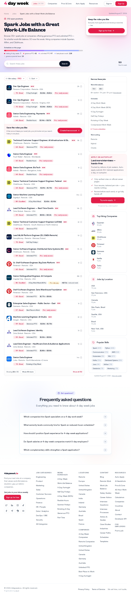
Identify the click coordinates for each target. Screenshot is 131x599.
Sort (33, 78)
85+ (100, 89)
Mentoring (112, 368)
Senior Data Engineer (22, 154)
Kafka (97, 360)
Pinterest (16, 265)
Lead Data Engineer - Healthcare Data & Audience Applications (41, 344)
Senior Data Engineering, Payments (29, 113)
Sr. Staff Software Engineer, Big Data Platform (34, 262)
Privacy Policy (83, 589)
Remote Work (105, 481)
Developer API (121, 519)
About (117, 510)
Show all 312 (77, 372)
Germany (82, 507)
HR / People (41, 507)
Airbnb (16, 116)
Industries (104, 528)
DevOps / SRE (41, 515)
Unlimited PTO (84, 567)
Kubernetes (98, 356)
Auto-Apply (119, 477)
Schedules (104, 537)
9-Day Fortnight (63, 487)
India (81, 498)
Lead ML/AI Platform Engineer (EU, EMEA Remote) (35, 235)
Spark (97, 348)
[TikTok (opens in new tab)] (23, 505)
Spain (81, 520)
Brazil (81, 515)
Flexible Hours (63, 500)
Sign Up (121, 3)
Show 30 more (27, 372)
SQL (111, 356)
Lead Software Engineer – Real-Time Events (33, 208)
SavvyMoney (18, 238)
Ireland (81, 502)
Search (65, 64)
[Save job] (81, 86)
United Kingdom (85, 490)
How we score (117, 93)
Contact (118, 514)
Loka (15, 360)
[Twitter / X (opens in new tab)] (6, 505)
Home (6, 14)
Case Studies (105, 524)
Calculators (119, 497)
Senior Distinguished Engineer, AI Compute (32, 276)
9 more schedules (98, 129)
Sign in (109, 3)
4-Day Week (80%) (65, 496)
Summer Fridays (63, 504)
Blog (102, 477)
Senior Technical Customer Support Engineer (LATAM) (37, 222)
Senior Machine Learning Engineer (28, 194)
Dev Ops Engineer (21, 86)
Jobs (14, 14)
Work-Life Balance (64, 483)
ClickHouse (17, 143)
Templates (104, 541)
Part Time (61, 517)
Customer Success (43, 494)
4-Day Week (62, 479)
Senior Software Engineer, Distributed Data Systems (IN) (38, 249)
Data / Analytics (42, 511)
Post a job (119, 531)
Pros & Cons (66, 3)
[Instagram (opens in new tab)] (17, 505)
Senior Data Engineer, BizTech (26, 167)
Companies (52, 3)
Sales (38, 490)
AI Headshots (120, 481)
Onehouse (17, 252)
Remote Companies (87, 541)
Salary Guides (105, 493)
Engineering (41, 477)
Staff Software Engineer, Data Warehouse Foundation (37, 289)
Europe (82, 481)
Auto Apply (80, 3)
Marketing (40, 485)
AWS (115, 352)
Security (39, 520)
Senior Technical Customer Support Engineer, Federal (37, 181)
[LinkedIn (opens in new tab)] (12, 505)
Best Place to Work (86, 571)
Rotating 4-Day (63, 509)
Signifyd (16, 197)
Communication (100, 352)
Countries (119, 506)
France (81, 524)
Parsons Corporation (21, 89)
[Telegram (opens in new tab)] (12, 511)
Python (109, 348)
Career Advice (106, 497)
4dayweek (11, 473)
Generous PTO (63, 513)
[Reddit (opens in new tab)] (17, 511)
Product (39, 481)
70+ (94, 89)
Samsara (16, 306)
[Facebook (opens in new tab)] (6, 511)
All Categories (41, 524)
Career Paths (105, 533)
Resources (93, 3)
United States (84, 485)
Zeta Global (18, 211)
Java (96, 364)
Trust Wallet (18, 157)
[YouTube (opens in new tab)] (23, 511)
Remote (82, 477)
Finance (39, 502)
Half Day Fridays (63, 492)
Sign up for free (105, 31)
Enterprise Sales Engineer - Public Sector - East (34, 303)
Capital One (18, 279)
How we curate (117, 376)
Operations (40, 498)
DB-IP (17, 591)
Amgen (16, 320)
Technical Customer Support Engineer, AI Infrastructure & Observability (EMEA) (48, 140)
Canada (82, 494)
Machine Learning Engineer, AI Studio (30, 317)
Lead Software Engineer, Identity (28, 330)
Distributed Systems (113, 360)
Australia (82, 511)
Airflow (108, 364)
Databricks (98, 368)
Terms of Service (98, 589)
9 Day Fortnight (85, 576)
